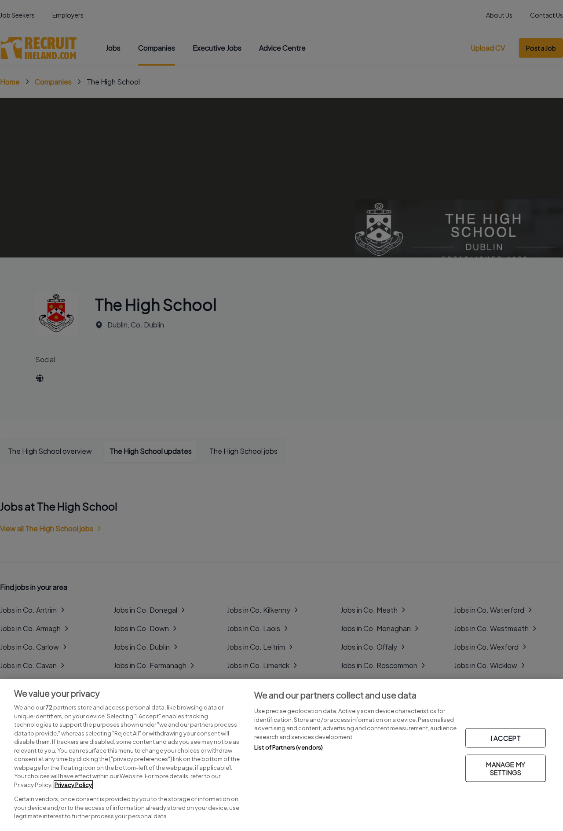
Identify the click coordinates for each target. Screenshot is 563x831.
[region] (281, 755)
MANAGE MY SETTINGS (505, 768)
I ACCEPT (506, 737)
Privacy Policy (73, 784)
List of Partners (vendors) (288, 747)
